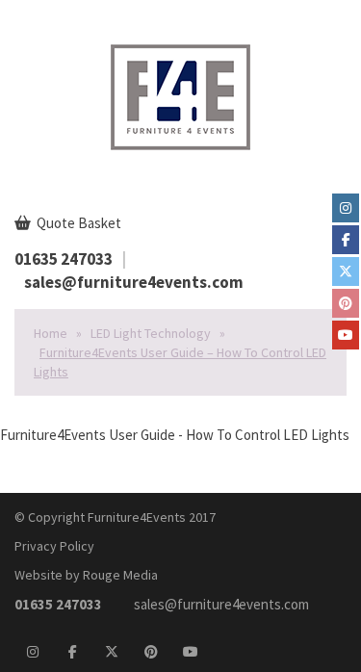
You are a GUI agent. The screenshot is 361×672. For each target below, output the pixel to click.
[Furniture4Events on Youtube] (345, 335)
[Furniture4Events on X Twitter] (345, 271)
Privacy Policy (54, 546)
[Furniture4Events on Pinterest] (345, 303)
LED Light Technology (150, 333)
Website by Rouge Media (86, 574)
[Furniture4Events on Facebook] (345, 239)
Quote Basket (77, 223)
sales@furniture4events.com (134, 282)
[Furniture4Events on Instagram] (345, 208)
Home (50, 333)
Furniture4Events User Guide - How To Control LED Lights (174, 435)
